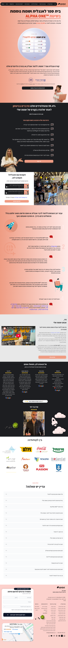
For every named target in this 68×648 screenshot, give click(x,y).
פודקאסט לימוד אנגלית (21, 197)
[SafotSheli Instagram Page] (57, 636)
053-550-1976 (61, 632)
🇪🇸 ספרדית (28, 41)
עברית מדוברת (33, 309)
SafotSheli (59, 597)
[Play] (7, 187)
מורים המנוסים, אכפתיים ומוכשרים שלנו (23, 283)
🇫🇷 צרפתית (40, 44)
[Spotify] (59, 636)
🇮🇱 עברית (28, 51)
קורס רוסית (18, 306)
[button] (50, 4)
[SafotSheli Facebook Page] (54, 636)
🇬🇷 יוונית (40, 51)
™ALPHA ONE (37, 283)
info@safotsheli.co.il (51, 632)
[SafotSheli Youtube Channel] (51, 636)
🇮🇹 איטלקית (28, 44)
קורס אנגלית (54, 246)
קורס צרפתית (36, 306)
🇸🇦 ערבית (28, 47)
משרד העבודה (32, 84)
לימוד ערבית (19, 307)
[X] (62, 636)
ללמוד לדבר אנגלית (55, 332)
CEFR (22, 84)
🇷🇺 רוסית (40, 47)
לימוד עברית (25, 307)
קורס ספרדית (14, 304)
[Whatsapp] (64, 636)
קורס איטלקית (44, 306)
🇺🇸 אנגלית (40, 41)
